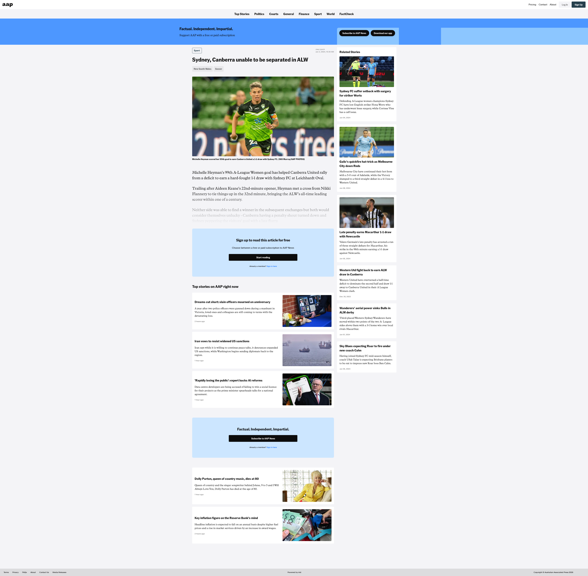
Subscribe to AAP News (354, 33)
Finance (304, 14)
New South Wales (202, 68)
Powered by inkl (294, 572)
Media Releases (59, 572)
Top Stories (241, 14)
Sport (318, 14)
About (553, 4)
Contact (543, 4)
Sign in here (272, 266)
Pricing (532, 4)
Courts (273, 14)
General (288, 14)
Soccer (218, 68)
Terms (6, 572)
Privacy (15, 572)
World (331, 14)
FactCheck (346, 14)
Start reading (263, 257)
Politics (259, 14)
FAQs (24, 572)
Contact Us (44, 572)
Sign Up (578, 4)
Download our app (383, 33)
